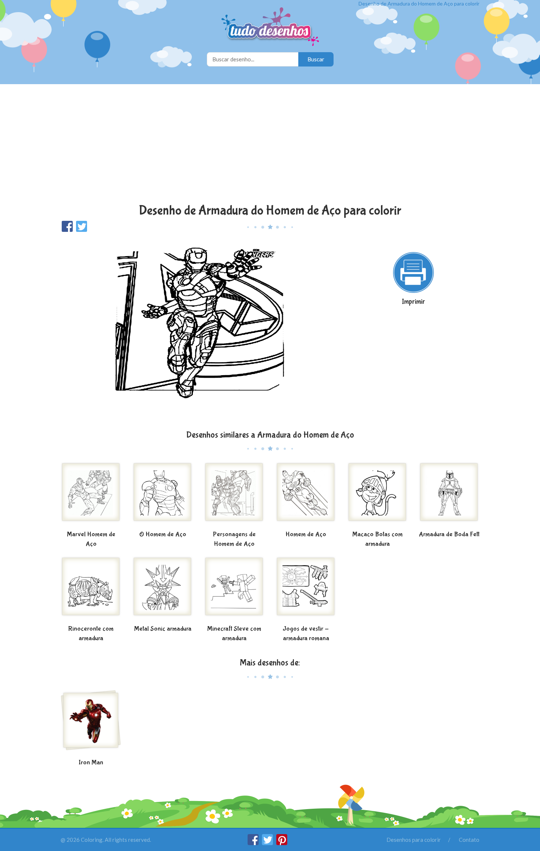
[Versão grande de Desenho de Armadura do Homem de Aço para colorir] (198, 330)
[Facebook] (253, 843)
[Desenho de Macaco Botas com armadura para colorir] (377, 495)
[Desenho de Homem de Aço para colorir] (306, 495)
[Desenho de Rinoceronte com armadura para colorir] (91, 589)
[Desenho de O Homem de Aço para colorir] (162, 495)
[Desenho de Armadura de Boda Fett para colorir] (449, 495)
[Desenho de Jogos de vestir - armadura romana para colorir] (306, 589)
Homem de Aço (305, 534)
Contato (469, 839)
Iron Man (91, 762)
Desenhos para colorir (413, 839)
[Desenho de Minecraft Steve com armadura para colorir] (234, 589)
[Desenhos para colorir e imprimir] (270, 27)
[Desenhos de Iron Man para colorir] (91, 723)
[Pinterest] (281, 843)
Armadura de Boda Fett (449, 534)
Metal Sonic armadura (162, 629)
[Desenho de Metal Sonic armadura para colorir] (162, 589)
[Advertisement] (270, 144)
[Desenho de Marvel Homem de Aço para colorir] (91, 495)
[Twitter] (268, 843)
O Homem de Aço (162, 534)
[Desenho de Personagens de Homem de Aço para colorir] (234, 495)
